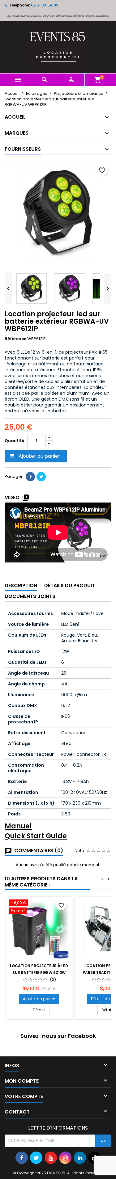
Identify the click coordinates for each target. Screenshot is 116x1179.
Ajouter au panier (34, 456)
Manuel (18, 826)
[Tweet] (41, 476)
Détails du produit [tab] (69, 585)
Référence (15, 339)
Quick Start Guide (36, 836)
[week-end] (58, 15)
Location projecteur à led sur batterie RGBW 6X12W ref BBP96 (39, 972)
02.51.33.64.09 (44, 5)
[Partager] (30, 476)
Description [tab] (21, 585)
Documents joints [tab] (30, 596)
